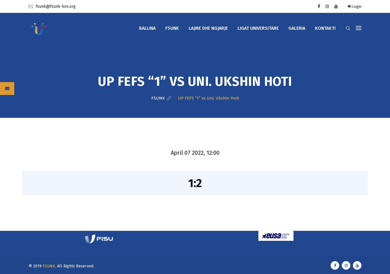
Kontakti (325, 28)
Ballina (147, 28)
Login (356, 6)
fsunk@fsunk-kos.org (56, 6)
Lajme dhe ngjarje (208, 28)
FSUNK (49, 266)
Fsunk (172, 28)
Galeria (296, 28)
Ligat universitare (258, 28)
